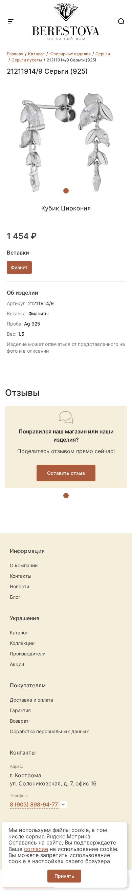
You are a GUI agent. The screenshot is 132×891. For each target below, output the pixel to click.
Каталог (19, 632)
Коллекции (22, 643)
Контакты (20, 576)
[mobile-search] (121, 21)
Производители (27, 653)
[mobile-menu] (11, 21)
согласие (36, 849)
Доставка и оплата (31, 700)
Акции (17, 664)
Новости (19, 586)
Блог (15, 597)
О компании (24, 565)
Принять (64, 876)
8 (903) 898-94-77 (34, 804)
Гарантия (20, 710)
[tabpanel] (66, 142)
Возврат (19, 721)
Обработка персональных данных (49, 731)
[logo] (66, 38)
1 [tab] (66, 190)
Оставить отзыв (66, 473)
